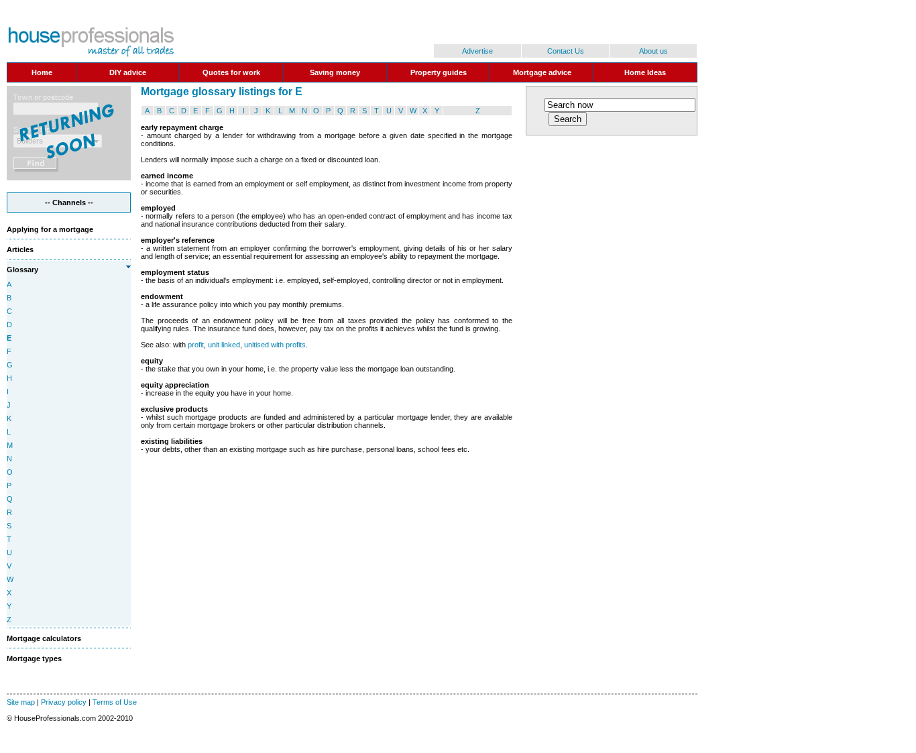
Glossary (22, 270)
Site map (21, 702)
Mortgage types (34, 658)
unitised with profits (275, 345)
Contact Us (565, 51)
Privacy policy (64, 702)
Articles (20, 249)
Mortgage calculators (44, 638)
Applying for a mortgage (50, 229)
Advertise (477, 51)
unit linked (224, 345)
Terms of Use (115, 702)
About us (653, 51)
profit (196, 345)
